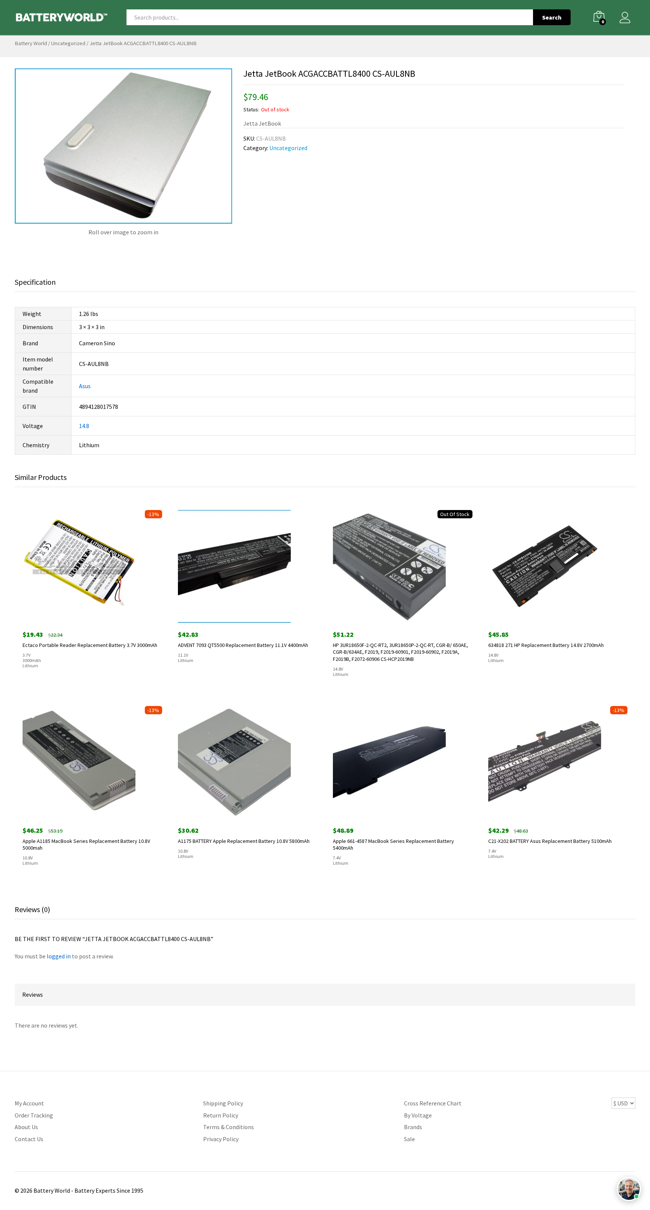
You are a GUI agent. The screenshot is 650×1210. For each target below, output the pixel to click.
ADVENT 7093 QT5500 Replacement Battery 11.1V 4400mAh (243, 645)
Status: (251, 109)
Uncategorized (68, 43)
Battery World (31, 43)
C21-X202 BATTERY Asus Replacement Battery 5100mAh (550, 841)
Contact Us (29, 1139)
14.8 (84, 426)
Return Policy (220, 1115)
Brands (413, 1127)
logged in (59, 956)
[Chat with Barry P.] (629, 1189)
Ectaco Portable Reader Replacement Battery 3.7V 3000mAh (90, 645)
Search (552, 17)
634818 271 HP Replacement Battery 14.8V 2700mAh (546, 645)
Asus (85, 386)
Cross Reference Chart (433, 1103)
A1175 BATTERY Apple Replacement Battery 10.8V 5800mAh (244, 841)
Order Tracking (34, 1115)
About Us (26, 1127)
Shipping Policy (223, 1103)
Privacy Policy (220, 1139)
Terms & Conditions (228, 1127)
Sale (409, 1139)
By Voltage (418, 1115)
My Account (29, 1103)
